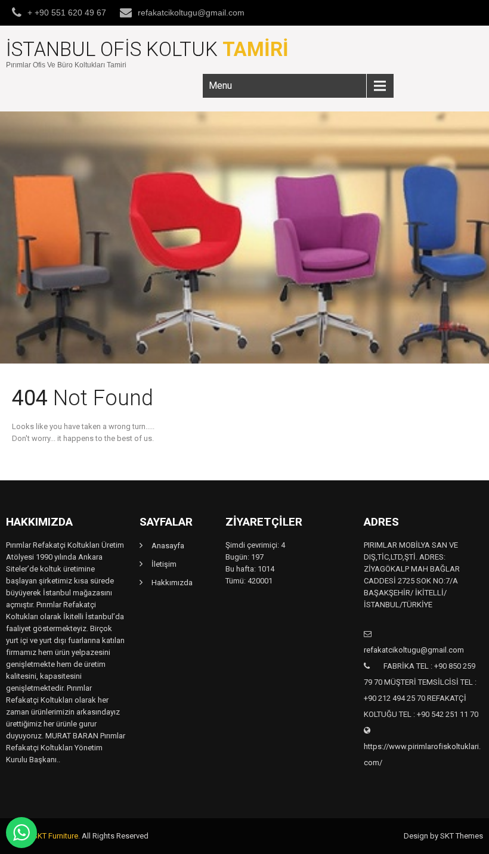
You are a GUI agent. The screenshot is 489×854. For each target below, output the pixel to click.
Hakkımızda (172, 582)
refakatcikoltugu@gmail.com (191, 12)
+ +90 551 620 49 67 (66, 12)
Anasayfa (167, 545)
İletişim (164, 564)
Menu (220, 85)
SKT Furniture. (56, 835)
